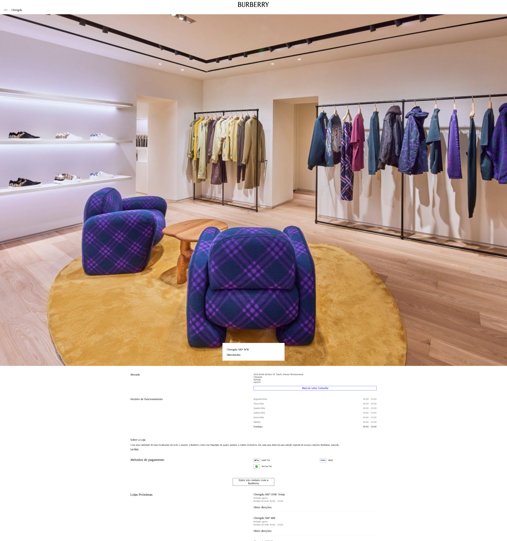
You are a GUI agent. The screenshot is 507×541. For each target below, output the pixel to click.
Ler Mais (134, 449)
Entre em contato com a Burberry (253, 482)
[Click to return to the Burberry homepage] (253, 4)
